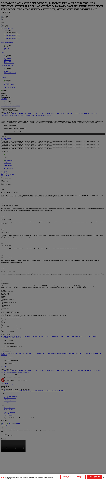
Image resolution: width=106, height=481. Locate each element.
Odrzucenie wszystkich (79, 477)
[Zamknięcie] (103, 477)
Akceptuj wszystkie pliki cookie (94, 477)
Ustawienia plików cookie (67, 477)
